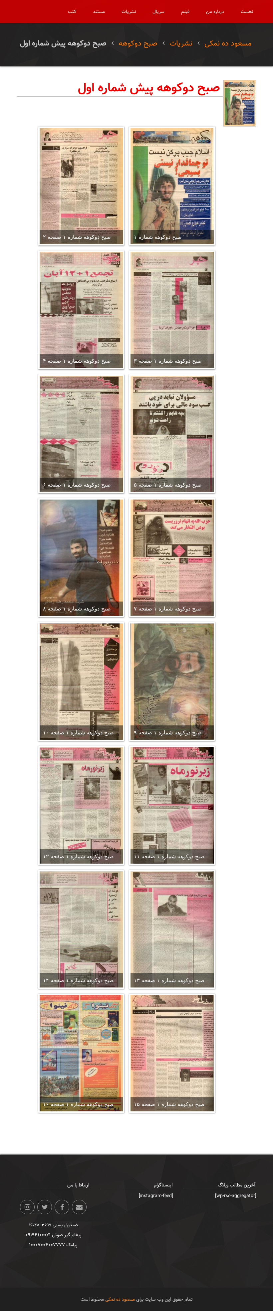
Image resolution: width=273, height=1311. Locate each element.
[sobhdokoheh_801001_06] (81, 434)
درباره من (215, 12)
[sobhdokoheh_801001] (172, 186)
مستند (99, 12)
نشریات (129, 12)
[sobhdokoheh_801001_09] (172, 681)
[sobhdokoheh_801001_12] (81, 805)
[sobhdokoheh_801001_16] (81, 1053)
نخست (247, 12)
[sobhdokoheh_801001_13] (172, 929)
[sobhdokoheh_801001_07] (172, 558)
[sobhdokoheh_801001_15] (172, 1053)
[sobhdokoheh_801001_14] (81, 929)
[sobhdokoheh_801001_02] (81, 186)
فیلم (185, 12)
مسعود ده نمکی (227, 43)
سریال (158, 12)
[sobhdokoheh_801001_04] (81, 310)
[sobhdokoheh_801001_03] (172, 310)
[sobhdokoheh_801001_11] (172, 805)
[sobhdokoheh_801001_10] (81, 681)
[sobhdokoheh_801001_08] (81, 558)
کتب (72, 12)
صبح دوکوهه (138, 43)
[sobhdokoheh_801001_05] (172, 434)
